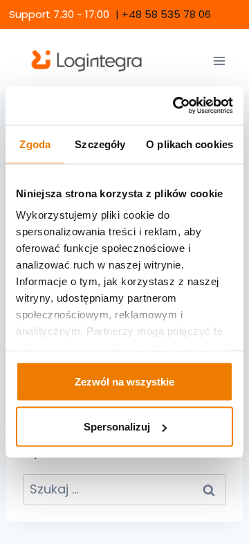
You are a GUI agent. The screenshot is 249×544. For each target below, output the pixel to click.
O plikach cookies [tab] (189, 143)
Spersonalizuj (117, 427)
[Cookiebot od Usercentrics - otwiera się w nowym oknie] (175, 106)
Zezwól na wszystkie (124, 381)
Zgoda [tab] (34, 143)
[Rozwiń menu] (219, 60)
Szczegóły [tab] (100, 143)
